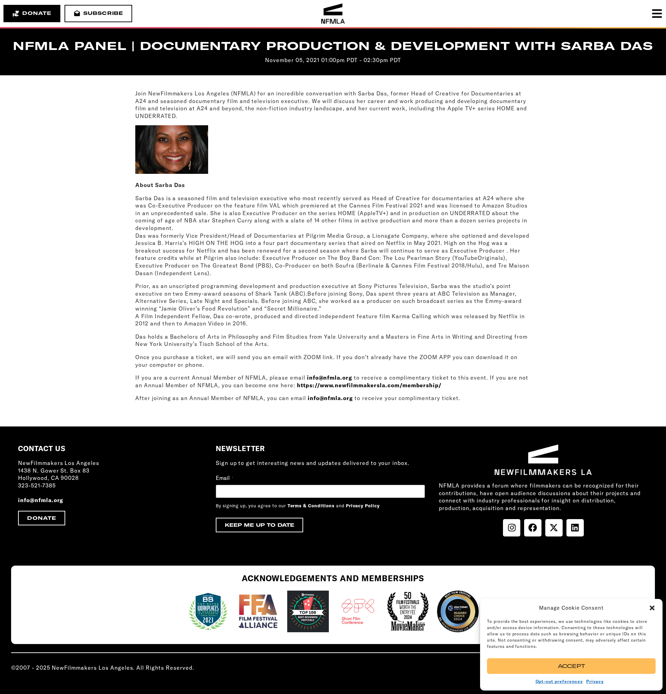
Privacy (595, 681)
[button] (652, 607)
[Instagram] (511, 527)
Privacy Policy (363, 505)
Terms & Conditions (311, 505)
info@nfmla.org (329, 377)
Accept (571, 666)
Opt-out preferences (559, 681)
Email (224, 477)
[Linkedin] (575, 527)
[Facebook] (532, 527)
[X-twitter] (554, 527)
